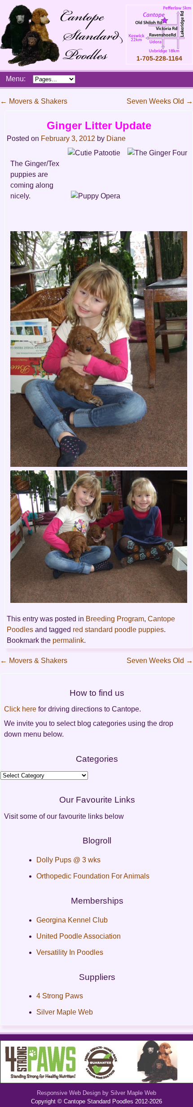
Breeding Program (115, 619)
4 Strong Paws (59, 996)
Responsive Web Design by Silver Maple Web (96, 1092)
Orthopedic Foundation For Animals (92, 876)
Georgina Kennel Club (72, 920)
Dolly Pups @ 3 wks (68, 860)
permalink (68, 640)
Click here (20, 709)
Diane (116, 138)
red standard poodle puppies (118, 629)
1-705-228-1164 (159, 58)
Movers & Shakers (33, 101)
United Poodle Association (78, 936)
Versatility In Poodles (69, 952)
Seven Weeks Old (160, 101)
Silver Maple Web (64, 1012)
